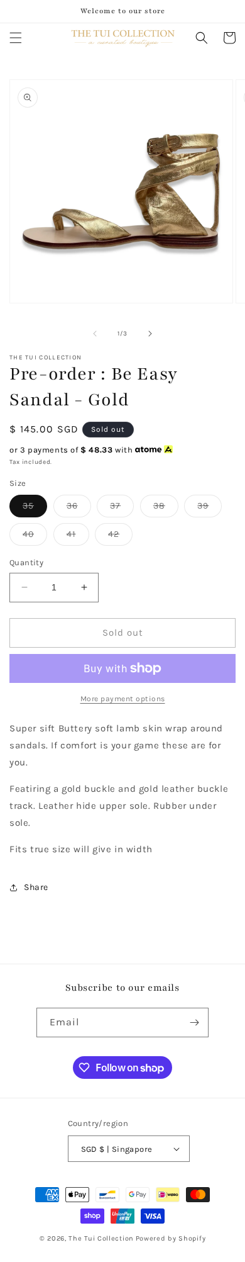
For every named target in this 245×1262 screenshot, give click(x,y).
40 (35, 537)
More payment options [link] (122, 698)
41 (78, 537)
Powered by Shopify (171, 1238)
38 (165, 508)
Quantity (26, 562)
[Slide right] (150, 333)
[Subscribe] (194, 1022)
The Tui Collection (101, 1238)
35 (35, 508)
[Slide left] (95, 333)
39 (209, 508)
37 (122, 508)
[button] (16, 38)
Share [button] (36, 887)
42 (120, 537)
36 (79, 508)
